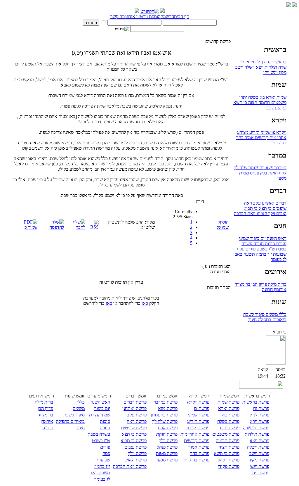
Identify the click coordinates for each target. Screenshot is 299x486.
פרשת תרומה (227, 440)
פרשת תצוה (228, 447)
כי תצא (265, 208)
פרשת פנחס (167, 447)
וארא (270, 97)
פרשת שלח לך (165, 421)
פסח (240, 248)
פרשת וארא (228, 408)
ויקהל (281, 107)
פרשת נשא (168, 408)
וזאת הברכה (244, 213)
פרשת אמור (198, 447)
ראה (248, 202)
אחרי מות (277, 137)
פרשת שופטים (134, 427)
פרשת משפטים (225, 434)
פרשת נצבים (135, 447)
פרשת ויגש (259, 466)
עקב (256, 202)
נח (267, 61)
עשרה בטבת (99, 434)
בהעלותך (256, 167)
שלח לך (240, 167)
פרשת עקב (137, 414)
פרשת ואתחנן (134, 408)
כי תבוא (251, 208)
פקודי (271, 107)
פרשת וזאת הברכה (130, 466)
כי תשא (240, 102)
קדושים (261, 137)
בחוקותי (279, 142)
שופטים (279, 208)
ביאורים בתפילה (271, 319)
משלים (271, 314)
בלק (263, 172)
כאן (145, 303)
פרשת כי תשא (226, 453)
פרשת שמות (228, 401)
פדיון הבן (258, 284)
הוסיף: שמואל (223, 224)
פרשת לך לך (258, 414)
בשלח (252, 97)
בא (261, 97)
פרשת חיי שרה (256, 427)
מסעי (281, 178)
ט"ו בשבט (265, 248)
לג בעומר (278, 259)
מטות (244, 172)
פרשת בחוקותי (196, 459)
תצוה (252, 102)
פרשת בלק (168, 440)
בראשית (278, 61)
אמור (249, 137)
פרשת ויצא (259, 440)
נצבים (280, 213)
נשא (269, 167)
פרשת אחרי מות (194, 434)
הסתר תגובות (219, 287)
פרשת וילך (137, 453)
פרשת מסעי (167, 459)
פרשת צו (201, 408)
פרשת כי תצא (134, 434)
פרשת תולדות (257, 434)
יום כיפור (257, 238)
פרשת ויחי (260, 472)
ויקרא (280, 132)
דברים (280, 202)
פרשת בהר (199, 453)
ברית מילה (276, 284)
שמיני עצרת (99, 414)
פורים (249, 248)
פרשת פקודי (228, 466)
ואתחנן (267, 202)
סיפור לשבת (254, 314)
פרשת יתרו (229, 427)
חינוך (252, 319)
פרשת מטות (167, 453)
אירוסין (279, 289)
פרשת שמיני (198, 414)
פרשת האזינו (135, 459)
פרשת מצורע (197, 427)
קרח (282, 172)
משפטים (278, 102)
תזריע (254, 132)
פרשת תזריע (198, 421)
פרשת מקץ (259, 459)
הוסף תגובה (220, 271)
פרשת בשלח (228, 421)
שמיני (265, 132)
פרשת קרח (168, 427)
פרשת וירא (259, 421)
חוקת (272, 172)
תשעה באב (245, 254)
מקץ (282, 72)
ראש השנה (276, 238)
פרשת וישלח (258, 447)
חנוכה (258, 243)
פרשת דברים (135, 401)
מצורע (242, 132)
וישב (239, 67)
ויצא (259, 67)
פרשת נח (261, 408)
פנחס (254, 172)
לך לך (259, 61)
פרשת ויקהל (228, 459)
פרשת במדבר (166, 401)
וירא (249, 61)
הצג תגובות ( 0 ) (216, 266)
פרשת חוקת (167, 434)
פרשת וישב (259, 453)
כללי (282, 314)
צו (272, 132)
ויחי (266, 72)
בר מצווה (242, 284)
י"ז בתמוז (263, 254)
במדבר (279, 167)
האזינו (261, 213)
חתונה (267, 289)
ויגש (274, 72)
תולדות (270, 67)
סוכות (269, 243)
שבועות (279, 254)
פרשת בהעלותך (164, 414)
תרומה (263, 102)
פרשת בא (230, 414)
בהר (240, 137)
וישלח (249, 67)
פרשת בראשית (255, 401)
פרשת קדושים (196, 440)
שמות (280, 97)
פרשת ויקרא (198, 401)
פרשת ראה (137, 421)
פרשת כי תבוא (134, 440)
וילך (271, 213)
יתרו (243, 97)
